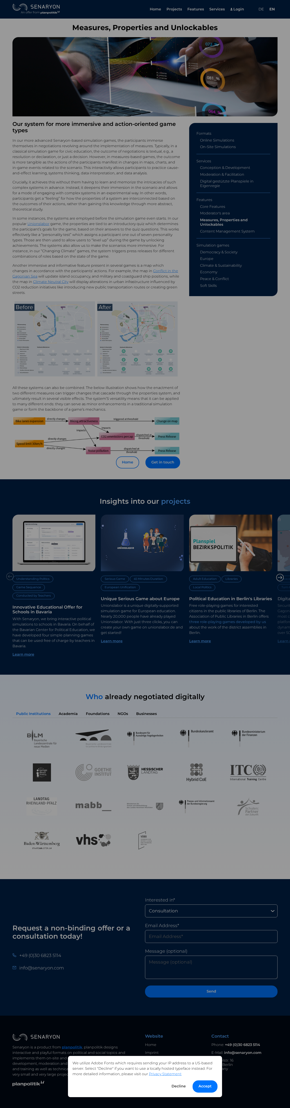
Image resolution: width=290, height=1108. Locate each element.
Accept (205, 1086)
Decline (179, 1086)
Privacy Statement (165, 1074)
